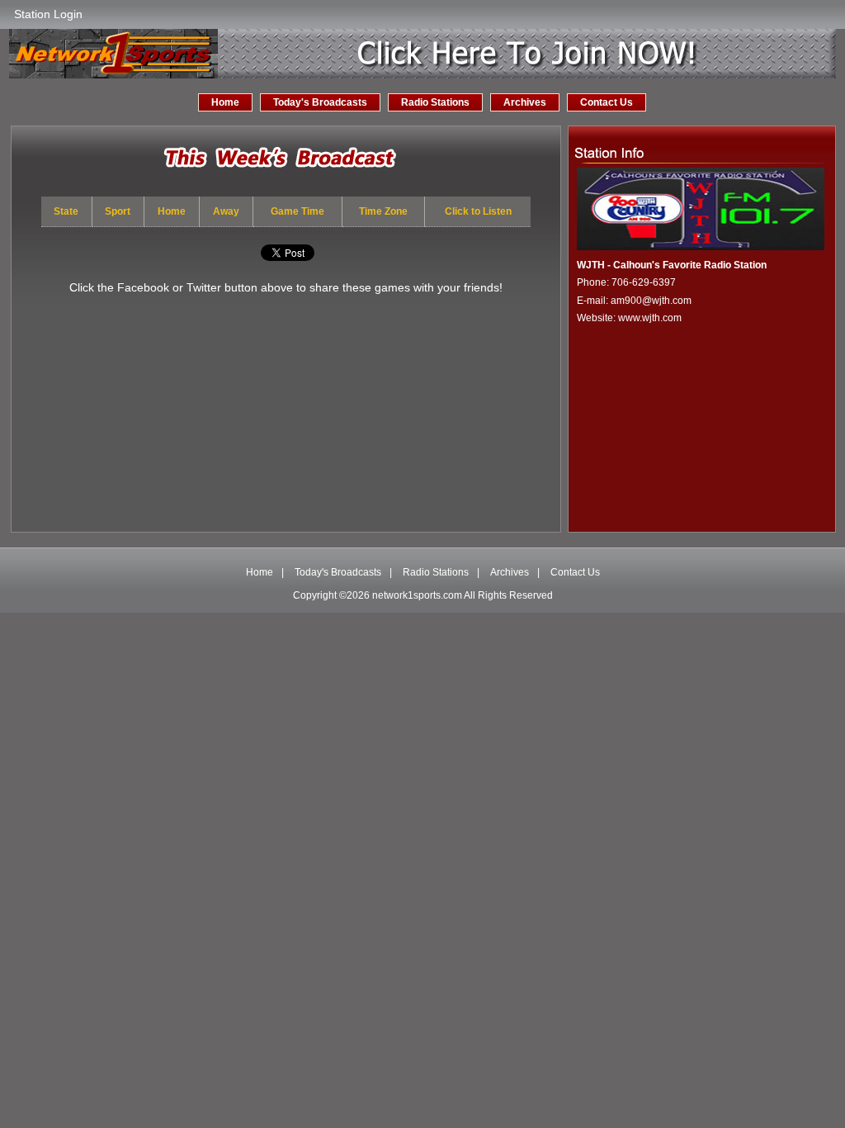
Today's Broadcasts (320, 102)
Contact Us (606, 102)
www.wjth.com (650, 318)
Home (225, 102)
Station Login (48, 14)
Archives (524, 102)
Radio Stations (435, 102)
